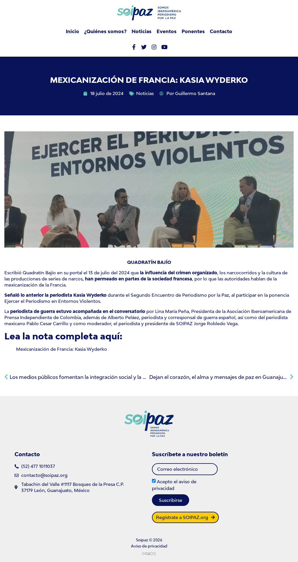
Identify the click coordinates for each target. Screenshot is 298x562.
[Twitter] (144, 47)
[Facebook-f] (133, 47)
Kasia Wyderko (89, 295)
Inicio (72, 31)
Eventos (167, 31)
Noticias (142, 31)
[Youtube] (164, 47)
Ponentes (193, 31)
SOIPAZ (184, 323)
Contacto (221, 31)
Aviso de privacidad (149, 546)
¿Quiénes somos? (105, 31)
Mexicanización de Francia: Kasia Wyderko (61, 349)
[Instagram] (154, 47)
